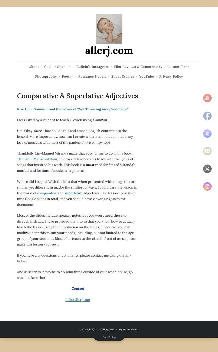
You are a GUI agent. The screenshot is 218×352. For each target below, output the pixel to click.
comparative (47, 193)
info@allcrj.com (77, 299)
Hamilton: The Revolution (37, 159)
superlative (74, 193)
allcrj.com (109, 50)
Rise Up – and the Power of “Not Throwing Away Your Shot (72, 109)
